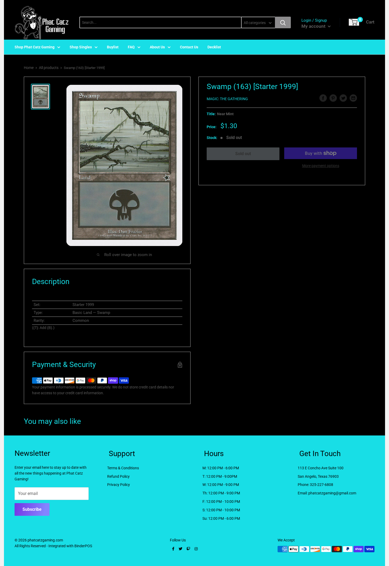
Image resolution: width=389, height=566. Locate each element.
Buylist (113, 47)
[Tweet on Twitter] (343, 98)
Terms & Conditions (123, 468)
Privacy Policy (118, 485)
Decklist (214, 47)
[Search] (283, 22)
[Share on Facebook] (323, 98)
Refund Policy (118, 476)
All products (48, 68)
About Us (157, 47)
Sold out (243, 153)
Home (29, 68)
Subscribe (32, 509)
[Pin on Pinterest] (333, 98)
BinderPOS (83, 546)
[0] (354, 22)
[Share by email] (353, 98)
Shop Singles (81, 47)
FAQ (131, 47)
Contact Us (189, 47)
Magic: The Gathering (227, 99)
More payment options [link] (320, 166)
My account (314, 26)
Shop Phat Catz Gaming (35, 47)
